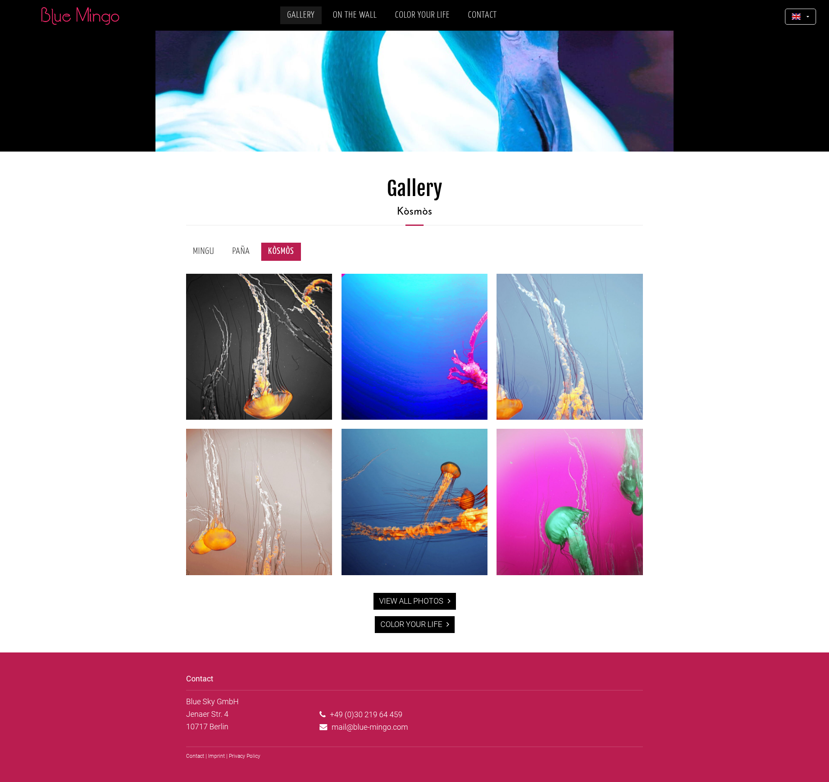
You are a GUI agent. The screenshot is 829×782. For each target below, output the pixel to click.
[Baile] (259, 572)
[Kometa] (259, 416)
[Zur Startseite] (80, 15)
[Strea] (415, 572)
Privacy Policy (244, 756)
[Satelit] (415, 416)
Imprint (216, 756)
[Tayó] (570, 416)
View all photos (411, 600)
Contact (195, 756)
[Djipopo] (570, 572)
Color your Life (411, 624)
